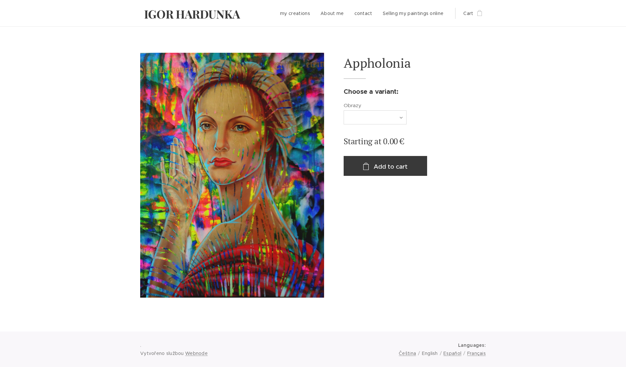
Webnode (196, 353)
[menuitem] (296, 13)
